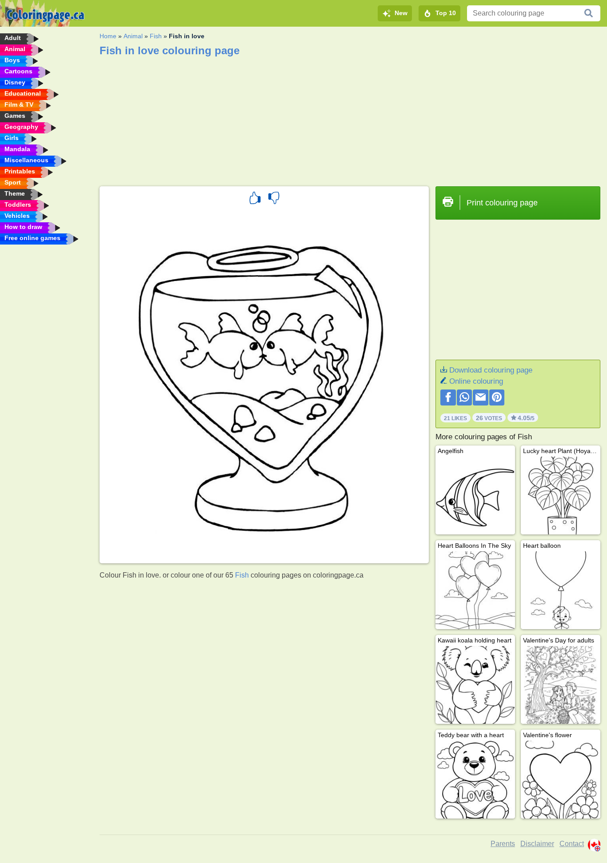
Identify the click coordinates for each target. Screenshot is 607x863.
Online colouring (476, 381)
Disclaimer (537, 843)
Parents (503, 843)
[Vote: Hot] (255, 199)
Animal (133, 36)
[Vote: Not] (273, 199)
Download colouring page (490, 370)
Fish (156, 36)
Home (108, 36)
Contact (571, 843)
